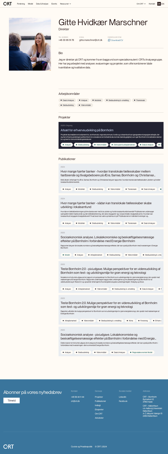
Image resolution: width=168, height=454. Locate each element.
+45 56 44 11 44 (77, 397)
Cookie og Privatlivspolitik (81, 446)
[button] (65, 3)
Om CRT (98, 413)
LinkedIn (122, 397)
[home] (7, 4)
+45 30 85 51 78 (66, 40)
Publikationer (100, 401)
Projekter (99, 397)
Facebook (123, 401)
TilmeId (12, 400)
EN (162, 3)
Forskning (21, 3)
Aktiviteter (99, 418)
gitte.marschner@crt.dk (90, 40)
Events (54, 3)
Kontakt (152, 3)
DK (159, 3)
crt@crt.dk (75, 401)
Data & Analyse (42, 3)
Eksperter (99, 409)
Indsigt (98, 405)
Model (30, 3)
